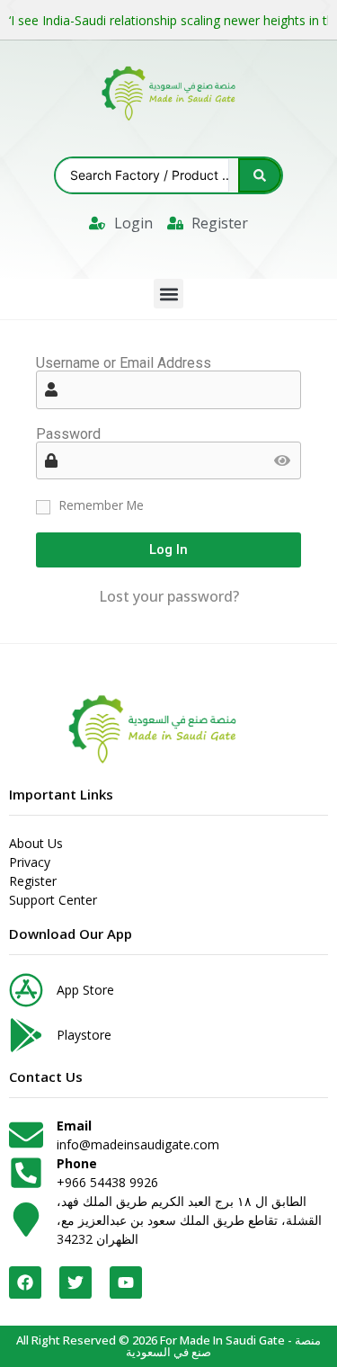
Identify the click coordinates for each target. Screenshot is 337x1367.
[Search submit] (259, 175)
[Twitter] (75, 1282)
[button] (168, 293)
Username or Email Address (123, 363)
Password (68, 434)
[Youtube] (126, 1282)
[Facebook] (25, 1282)
